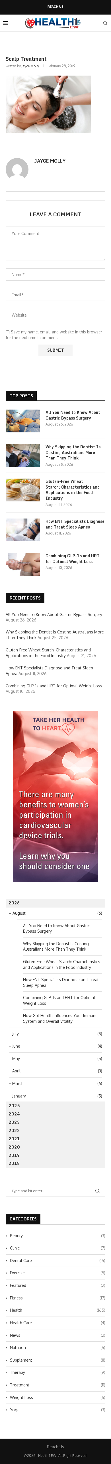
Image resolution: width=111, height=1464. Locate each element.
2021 (14, 1138)
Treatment (57, 1384)
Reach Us (55, 6)
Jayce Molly (30, 66)
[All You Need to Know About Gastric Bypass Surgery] (23, 421)
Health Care (57, 1322)
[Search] (105, 23)
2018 (14, 1163)
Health (57, 1310)
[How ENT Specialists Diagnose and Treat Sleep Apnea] (23, 530)
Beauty (57, 1235)
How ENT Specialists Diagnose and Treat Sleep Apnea (75, 524)
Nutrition (57, 1347)
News (57, 1335)
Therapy (57, 1372)
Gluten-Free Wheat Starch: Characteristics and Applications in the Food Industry (73, 490)
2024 (14, 1114)
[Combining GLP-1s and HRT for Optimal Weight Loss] (23, 564)
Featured (57, 1285)
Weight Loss (57, 1397)
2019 (14, 1155)
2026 (14, 903)
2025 (14, 1105)
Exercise (57, 1272)
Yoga (57, 1409)
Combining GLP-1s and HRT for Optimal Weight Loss (73, 558)
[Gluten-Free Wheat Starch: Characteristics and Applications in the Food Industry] (23, 490)
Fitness (57, 1297)
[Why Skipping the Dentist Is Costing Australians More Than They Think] (23, 455)
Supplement (57, 1360)
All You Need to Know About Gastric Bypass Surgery (73, 415)
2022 (14, 1130)
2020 (14, 1147)
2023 (14, 1122)
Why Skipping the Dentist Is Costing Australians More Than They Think (73, 452)
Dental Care (57, 1260)
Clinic (57, 1248)
